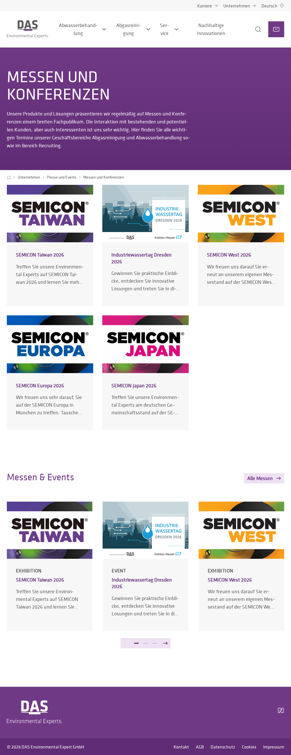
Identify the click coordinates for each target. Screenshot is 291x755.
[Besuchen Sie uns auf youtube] (249, 712)
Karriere (204, 6)
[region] (145, 584)
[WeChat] (265, 712)
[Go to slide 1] (136, 643)
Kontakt (181, 747)
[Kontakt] (276, 29)
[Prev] (125, 643)
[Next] (165, 643)
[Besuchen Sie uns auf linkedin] (235, 712)
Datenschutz (223, 747)
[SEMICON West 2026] (241, 245)
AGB (200, 747)
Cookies (249, 747)
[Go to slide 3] (154, 643)
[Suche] (250, 29)
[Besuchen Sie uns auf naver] (280, 712)
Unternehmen (236, 6)
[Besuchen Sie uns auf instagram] (221, 712)
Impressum (273, 747)
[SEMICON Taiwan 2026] (50, 245)
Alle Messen (260, 478)
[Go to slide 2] (145, 643)
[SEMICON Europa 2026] (50, 372)
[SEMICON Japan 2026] (145, 372)
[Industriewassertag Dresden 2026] (145, 245)
